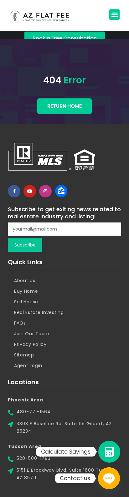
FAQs (20, 323)
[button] (114, 14)
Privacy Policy (30, 344)
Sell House (26, 302)
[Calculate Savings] (109, 452)
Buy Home (26, 291)
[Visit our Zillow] (61, 191)
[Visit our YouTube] (29, 191)
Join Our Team (31, 334)
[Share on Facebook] (14, 191)
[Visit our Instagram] (45, 191)
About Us (24, 280)
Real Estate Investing (39, 312)
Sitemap (24, 355)
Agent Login (28, 365)
